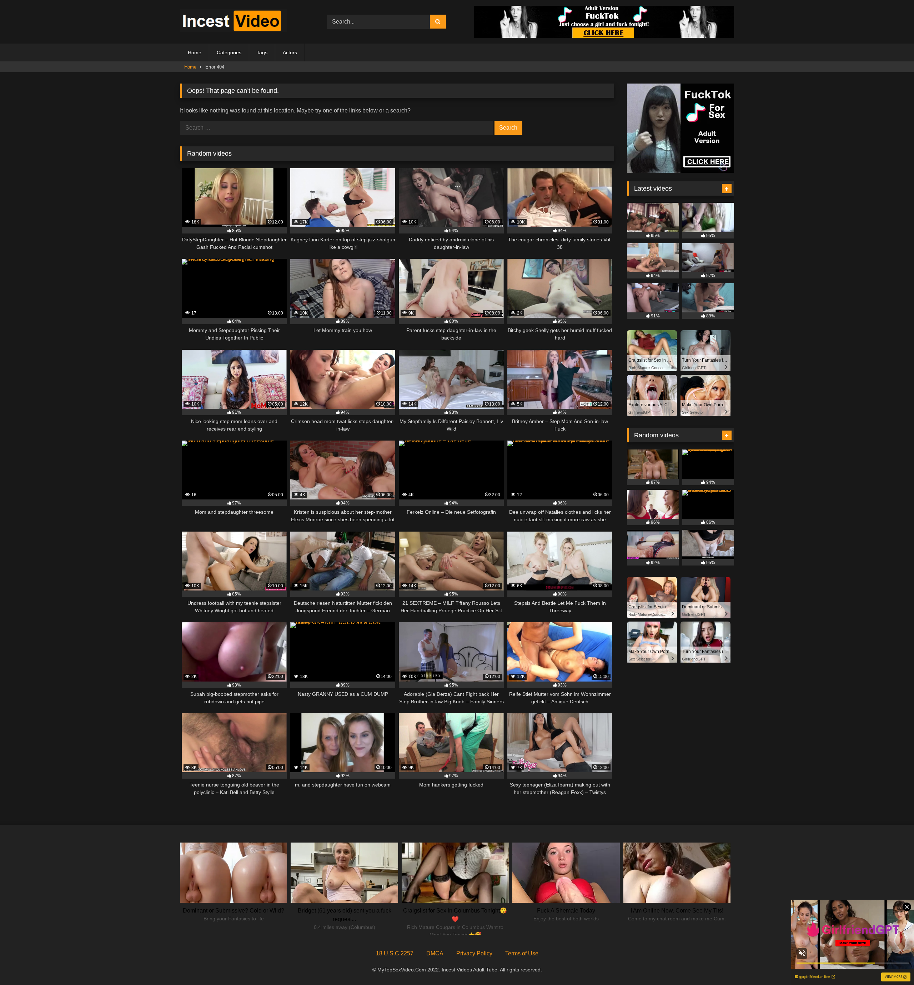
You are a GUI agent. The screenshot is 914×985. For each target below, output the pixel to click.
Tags (262, 52)
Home (194, 52)
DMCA (434, 953)
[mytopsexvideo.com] (233, 22)
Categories (229, 52)
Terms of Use (521, 953)
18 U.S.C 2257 (394, 953)
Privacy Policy (474, 953)
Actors (290, 52)
